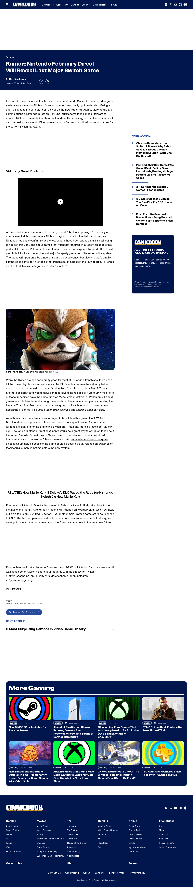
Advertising (72, 873)
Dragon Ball (134, 830)
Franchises (166, 821)
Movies (57, 5)
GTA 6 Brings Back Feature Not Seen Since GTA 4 (162, 729)
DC (7, 838)
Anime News (134, 825)
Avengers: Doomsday (47, 851)
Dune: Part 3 (43, 847)
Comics (46, 5)
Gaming (75, 5)
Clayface (41, 842)
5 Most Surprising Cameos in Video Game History (46, 629)
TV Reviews (72, 830)
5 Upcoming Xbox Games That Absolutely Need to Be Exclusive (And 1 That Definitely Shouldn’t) (118, 732)
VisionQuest (73, 855)
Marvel (9, 834)
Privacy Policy (153, 286)
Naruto (132, 842)
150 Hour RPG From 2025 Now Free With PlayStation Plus (161, 773)
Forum (113, 5)
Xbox (100, 838)
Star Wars (163, 834)
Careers (100, 873)
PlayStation (103, 842)
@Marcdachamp (19, 576)
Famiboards (94, 261)
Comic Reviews (13, 830)
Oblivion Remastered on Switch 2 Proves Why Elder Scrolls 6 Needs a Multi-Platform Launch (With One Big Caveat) (154, 150)
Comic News (12, 825)
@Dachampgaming (21, 580)
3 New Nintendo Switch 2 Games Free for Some (152, 188)
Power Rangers (166, 842)
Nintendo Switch (22, 603)
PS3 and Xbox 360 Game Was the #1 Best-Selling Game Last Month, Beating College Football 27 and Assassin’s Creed (155, 171)
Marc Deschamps (17, 79)
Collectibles (100, 5)
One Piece (133, 851)
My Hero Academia (138, 847)
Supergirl (41, 834)
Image (9, 842)
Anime (86, 5)
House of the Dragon (77, 842)
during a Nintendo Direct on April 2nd (38, 114)
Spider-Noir (72, 834)
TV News (71, 825)
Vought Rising (73, 851)
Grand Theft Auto (167, 847)
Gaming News (104, 825)
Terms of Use (153, 284)
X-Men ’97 (72, 838)
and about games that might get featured (55, 244)
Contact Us (54, 873)
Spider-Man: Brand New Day (50, 838)
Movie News (42, 825)
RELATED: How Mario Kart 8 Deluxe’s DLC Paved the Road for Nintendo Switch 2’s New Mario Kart (60, 495)
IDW (8, 847)
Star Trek (163, 838)
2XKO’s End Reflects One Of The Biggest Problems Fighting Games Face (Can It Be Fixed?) (118, 775)
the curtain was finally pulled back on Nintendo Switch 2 (53, 101)
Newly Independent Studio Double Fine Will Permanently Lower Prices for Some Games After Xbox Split (28, 776)
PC (99, 847)
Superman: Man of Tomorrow (51, 855)
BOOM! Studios (13, 851)
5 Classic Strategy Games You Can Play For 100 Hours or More (154, 202)
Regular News (36, 603)
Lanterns (71, 847)
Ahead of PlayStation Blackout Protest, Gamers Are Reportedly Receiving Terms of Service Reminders (73, 732)
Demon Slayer (135, 834)
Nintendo (10, 603)
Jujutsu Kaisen (135, 838)
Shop (70, 863)
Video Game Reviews (108, 830)
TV (66, 5)
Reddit (16, 588)
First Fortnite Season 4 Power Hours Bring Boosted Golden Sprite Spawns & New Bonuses (154, 219)
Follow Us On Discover (23, 612)
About (86, 873)
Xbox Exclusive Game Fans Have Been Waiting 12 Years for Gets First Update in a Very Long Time (73, 776)
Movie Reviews (44, 830)
